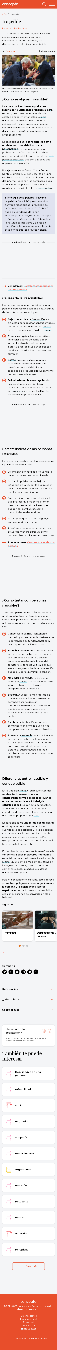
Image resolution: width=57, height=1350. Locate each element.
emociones (18, 391)
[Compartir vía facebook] (10, 971)
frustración (38, 319)
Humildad (10, 932)
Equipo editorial (28, 1319)
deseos (47, 326)
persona (12, 106)
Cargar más (31, 1266)
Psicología (14, 14)
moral (23, 790)
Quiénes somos (29, 1316)
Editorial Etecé (39, 1338)
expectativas (42, 336)
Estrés (12, 360)
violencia (26, 735)
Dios (36, 815)
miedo (23, 681)
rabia (43, 116)
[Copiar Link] (36, 971)
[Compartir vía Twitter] (4, 971)
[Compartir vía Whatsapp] (29, 971)
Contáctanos (28, 1325)
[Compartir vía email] (17, 971)
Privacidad (28, 1322)
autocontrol (45, 188)
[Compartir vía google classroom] (23, 971)
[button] (20, 946)
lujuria (6, 861)
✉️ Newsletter (28, 1329)
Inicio (4, 14)
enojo (48, 330)
